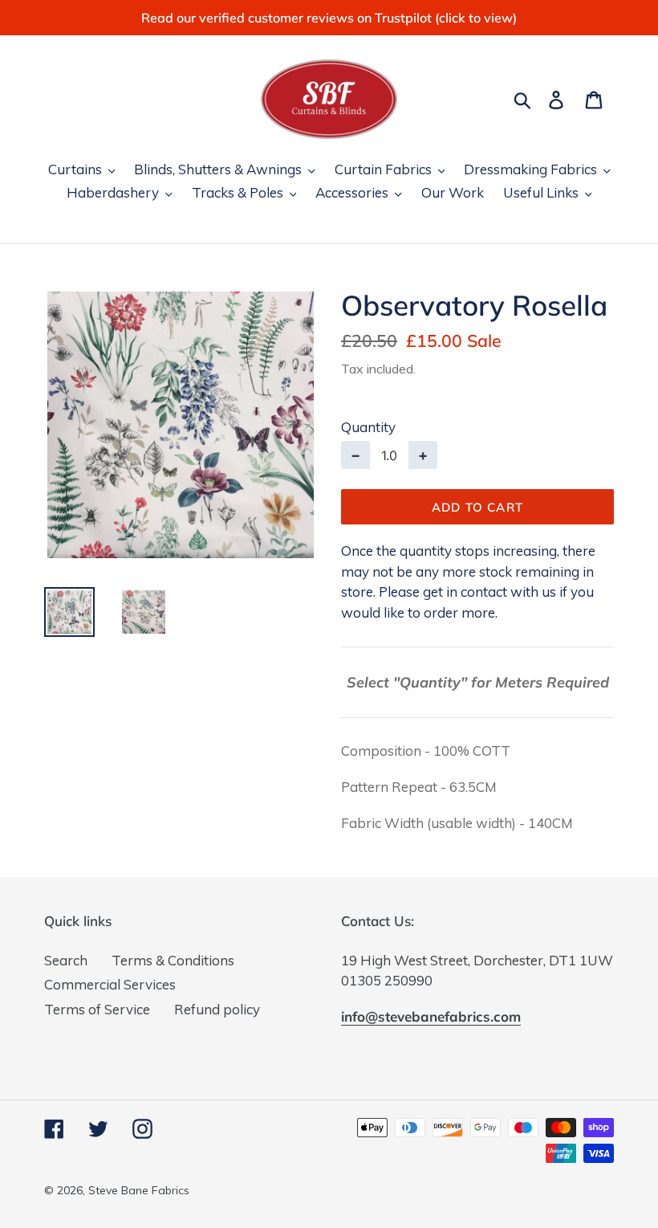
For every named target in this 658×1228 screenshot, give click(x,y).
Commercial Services (110, 984)
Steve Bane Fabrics (138, 1190)
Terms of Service (97, 1009)
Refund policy (217, 1009)
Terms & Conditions (173, 960)
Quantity (368, 426)
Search (65, 960)
